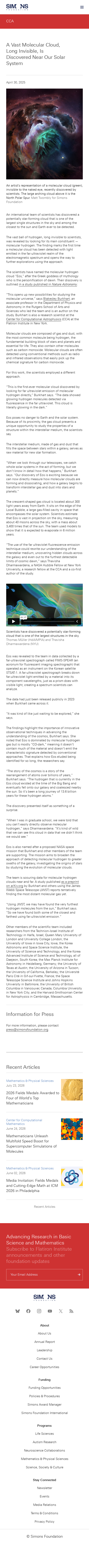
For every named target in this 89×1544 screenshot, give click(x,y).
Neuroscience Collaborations (44, 1450)
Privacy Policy (44, 1521)
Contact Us (44, 1359)
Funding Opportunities (45, 1388)
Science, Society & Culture (44, 1467)
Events (44, 1496)
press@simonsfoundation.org (27, 1029)
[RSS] (71, 1311)
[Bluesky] (18, 1311)
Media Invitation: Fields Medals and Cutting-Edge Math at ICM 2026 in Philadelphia (32, 1185)
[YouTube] (50, 1311)
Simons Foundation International (44, 1413)
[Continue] (79, 1274)
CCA (10, 21)
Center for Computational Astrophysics (33, 319)
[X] (61, 1311)
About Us (44, 1333)
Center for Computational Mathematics (24, 1122)
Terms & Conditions (44, 1513)
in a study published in (48, 284)
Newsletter (44, 1488)
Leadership (44, 1350)
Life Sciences (44, 1434)
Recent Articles (44, 1207)
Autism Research (45, 1442)
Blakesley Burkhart (56, 299)
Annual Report (44, 1342)
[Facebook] (28, 1311)
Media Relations (44, 1505)
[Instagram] (39, 1311)
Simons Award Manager (44, 1404)
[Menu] (82, 7)
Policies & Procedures (44, 1396)
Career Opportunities (44, 1367)
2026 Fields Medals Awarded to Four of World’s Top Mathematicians (32, 1098)
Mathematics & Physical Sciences (30, 1081)
